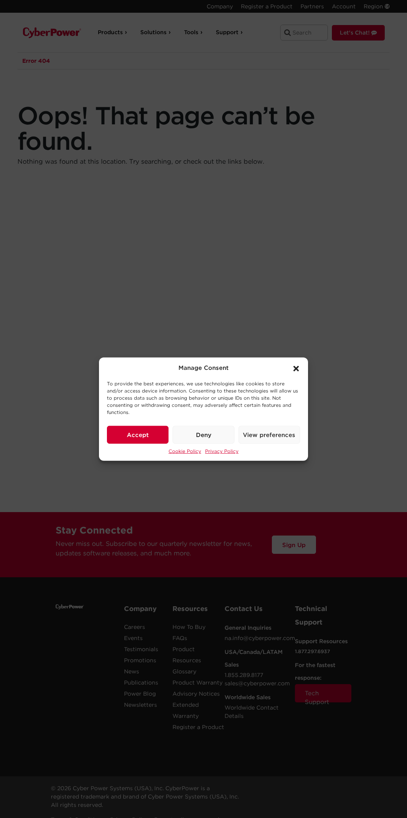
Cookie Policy (185, 451)
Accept (138, 434)
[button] (296, 368)
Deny (203, 434)
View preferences (269, 434)
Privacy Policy (221, 451)
